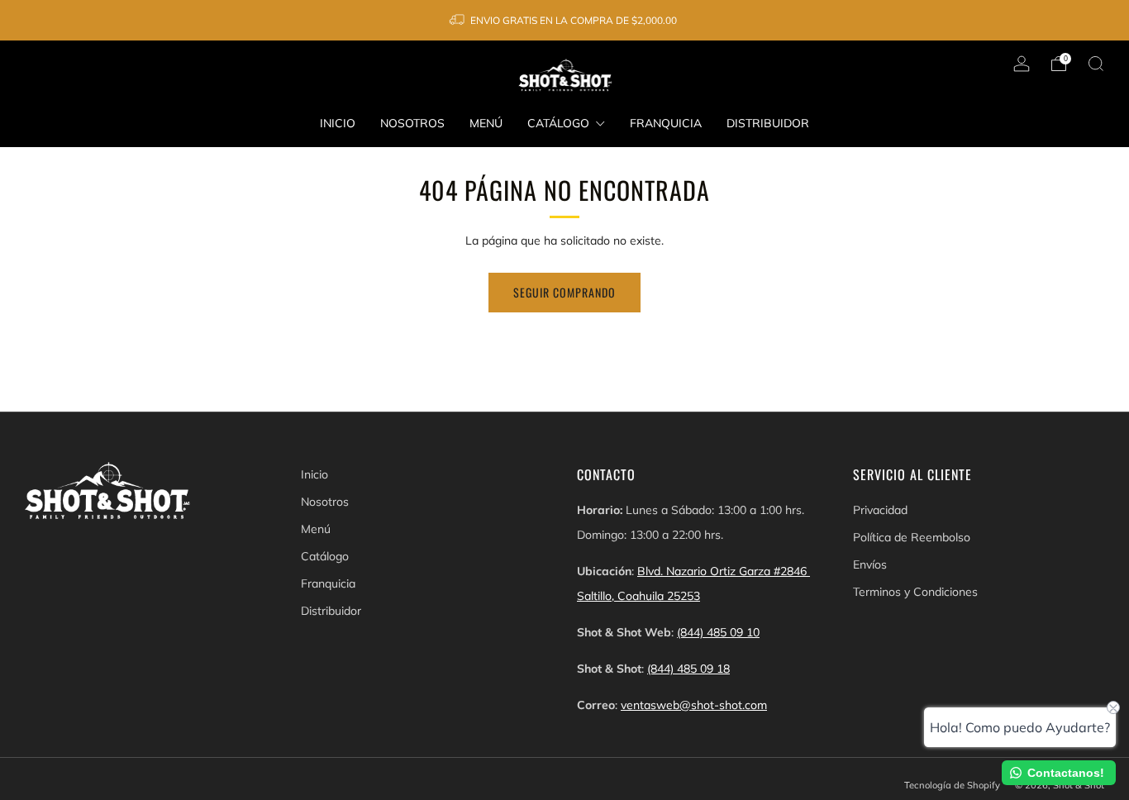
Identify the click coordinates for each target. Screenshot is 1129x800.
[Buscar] (1096, 63)
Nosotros (412, 123)
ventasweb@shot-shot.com (694, 705)
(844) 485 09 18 (688, 668)
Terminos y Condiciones (915, 591)
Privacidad (880, 509)
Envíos (870, 564)
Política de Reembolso (911, 537)
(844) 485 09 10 (718, 632)
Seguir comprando (564, 292)
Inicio (337, 123)
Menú (486, 123)
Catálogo (558, 123)
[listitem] (564, 20)
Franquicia (666, 123)
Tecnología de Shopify (952, 785)
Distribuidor (767, 123)
